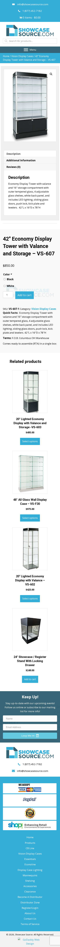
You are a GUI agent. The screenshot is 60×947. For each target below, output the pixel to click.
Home (6, 56)
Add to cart (24, 295)
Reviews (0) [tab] (13, 167)
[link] (30, 837)
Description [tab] (13, 153)
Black (10, 279)
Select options (30, 441)
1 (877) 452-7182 (32, 11)
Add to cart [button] (30, 679)
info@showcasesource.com (32, 4)
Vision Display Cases (22, 56)
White (10, 286)
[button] (30, 49)
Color (7, 274)
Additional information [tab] (21, 160)
